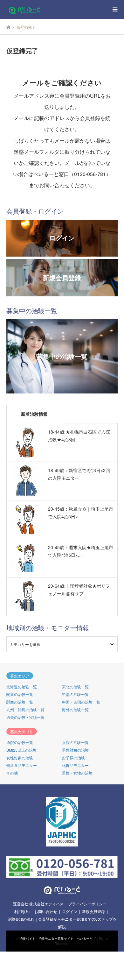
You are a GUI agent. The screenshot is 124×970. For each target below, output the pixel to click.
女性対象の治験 (19, 757)
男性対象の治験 (75, 750)
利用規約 (22, 911)
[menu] (114, 9)
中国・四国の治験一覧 (81, 701)
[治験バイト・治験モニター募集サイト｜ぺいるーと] (24, 9)
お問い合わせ (45, 911)
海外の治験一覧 (75, 709)
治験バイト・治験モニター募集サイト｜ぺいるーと (56, 938)
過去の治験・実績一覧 (25, 717)
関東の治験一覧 (19, 694)
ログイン (69, 911)
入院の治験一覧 (75, 742)
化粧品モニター (75, 765)
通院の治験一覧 (19, 742)
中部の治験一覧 (75, 694)
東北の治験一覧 (75, 686)
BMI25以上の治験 (21, 750)
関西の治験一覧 (19, 701)
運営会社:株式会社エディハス (38, 903)
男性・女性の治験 (77, 772)
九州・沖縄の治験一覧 (25, 709)
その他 (12, 772)
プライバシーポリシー (87, 903)
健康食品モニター (21, 765)
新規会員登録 (93, 911)
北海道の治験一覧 (21, 686)
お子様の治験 (73, 757)
